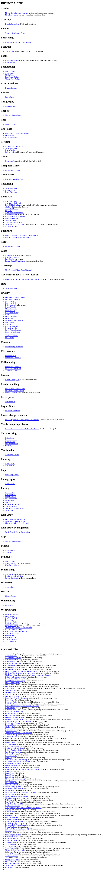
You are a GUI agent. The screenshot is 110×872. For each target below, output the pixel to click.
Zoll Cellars (9, 605)
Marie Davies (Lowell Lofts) (15, 521)
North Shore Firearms (12, 806)
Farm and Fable (10, 62)
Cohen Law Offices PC (13, 696)
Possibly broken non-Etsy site (41, 675)
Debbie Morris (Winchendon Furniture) (18, 237)
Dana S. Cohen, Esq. (12, 24)
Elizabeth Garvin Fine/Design (15, 717)
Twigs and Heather (11, 336)
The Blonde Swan (11, 148)
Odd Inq (8, 502)
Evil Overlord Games (12, 170)
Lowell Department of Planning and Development (22, 279)
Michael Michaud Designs (14, 320)
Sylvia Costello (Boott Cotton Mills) (17, 532)
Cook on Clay (10, 493)
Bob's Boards (9, 616)
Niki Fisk (8, 324)
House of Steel (10, 442)
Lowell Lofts (9, 773)
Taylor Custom (10, 334)
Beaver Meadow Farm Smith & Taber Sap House (22, 429)
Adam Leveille (10, 71)
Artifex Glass (9, 255)
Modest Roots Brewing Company (16, 13)
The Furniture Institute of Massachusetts (18, 628)
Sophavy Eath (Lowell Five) (14, 33)
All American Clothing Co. (14, 146)
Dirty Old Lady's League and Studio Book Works (22, 706)
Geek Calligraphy (11, 106)
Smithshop (8, 446)
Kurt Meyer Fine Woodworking (16, 631)
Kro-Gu (8, 315)
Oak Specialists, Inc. (12, 633)
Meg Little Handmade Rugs (14, 785)
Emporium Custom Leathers (14, 391)
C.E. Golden (9, 301)
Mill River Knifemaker (13, 369)
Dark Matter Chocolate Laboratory (17, 133)
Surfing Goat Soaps (11, 578)
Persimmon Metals (11, 326)
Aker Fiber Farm (11, 201)
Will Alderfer (9, 338)
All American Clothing (13, 658)
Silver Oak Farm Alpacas (13, 222)
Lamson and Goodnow (13, 358)
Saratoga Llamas (10, 220)
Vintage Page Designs (12, 79)
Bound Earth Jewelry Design (15, 297)
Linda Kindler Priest (12, 316)
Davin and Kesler (11, 303)
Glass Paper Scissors (12, 257)
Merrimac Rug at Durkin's (14, 115)
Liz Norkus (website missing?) (15, 779)
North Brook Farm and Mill (14, 213)
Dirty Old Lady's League (13, 60)
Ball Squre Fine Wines (12, 411)
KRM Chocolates (11, 137)
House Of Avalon (11, 192)
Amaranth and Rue (11, 574)
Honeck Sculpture (11, 88)
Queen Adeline (10, 150)
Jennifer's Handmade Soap (14, 576)
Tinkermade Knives (11, 371)
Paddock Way (10, 635)
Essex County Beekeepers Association (18, 42)
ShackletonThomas (11, 506)
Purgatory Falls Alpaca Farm (15, 216)
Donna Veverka (10, 307)
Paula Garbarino (10, 637)
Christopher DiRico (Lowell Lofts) (17, 523)
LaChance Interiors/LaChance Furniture (18, 761)
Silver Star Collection (12, 332)
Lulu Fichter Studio (11, 499)
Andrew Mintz (10, 563)
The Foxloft (9, 207)
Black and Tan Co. (11, 614)
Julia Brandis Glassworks (13, 752)
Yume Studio (9, 510)
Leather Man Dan (11, 393)
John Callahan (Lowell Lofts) (15, 519)
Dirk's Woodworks (11, 624)
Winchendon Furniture (12, 863)
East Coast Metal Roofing (14, 179)
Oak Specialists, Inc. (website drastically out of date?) (23, 808)
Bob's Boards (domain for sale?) (16, 677)
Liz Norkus (9, 318)
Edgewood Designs (11, 626)
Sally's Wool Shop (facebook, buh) (17, 829)
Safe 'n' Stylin (10, 51)
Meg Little (8, 211)
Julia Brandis (9, 259)
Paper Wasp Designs (12, 77)
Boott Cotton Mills (11, 679)
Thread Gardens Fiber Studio (15, 224)
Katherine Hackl (10, 495)
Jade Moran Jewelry (12, 313)
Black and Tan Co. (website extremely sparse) (20, 673)
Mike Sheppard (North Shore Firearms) (18, 270)
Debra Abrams (10, 305)
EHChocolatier (10, 135)
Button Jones (9, 97)
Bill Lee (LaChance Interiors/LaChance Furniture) (22, 235)
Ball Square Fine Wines (13, 669)
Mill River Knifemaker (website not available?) (21, 792)
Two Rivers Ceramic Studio (14, 508)
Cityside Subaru (10, 124)
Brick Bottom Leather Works (15, 389)
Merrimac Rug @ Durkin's (14, 786)
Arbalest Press (10, 73)
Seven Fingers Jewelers (13, 330)
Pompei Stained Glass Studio (15, 261)
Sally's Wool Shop (11, 218)
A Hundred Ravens (11, 209)
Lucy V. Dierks (10, 497)
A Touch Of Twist (11, 226)
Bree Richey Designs (12, 299)
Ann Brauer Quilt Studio (13, 203)
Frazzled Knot (10, 190)
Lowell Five (9, 771)
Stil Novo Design (11, 641)
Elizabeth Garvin (11, 309)
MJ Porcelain (9, 500)
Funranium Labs (10, 161)
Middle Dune (9, 75)
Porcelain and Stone (12, 328)
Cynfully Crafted (11, 618)
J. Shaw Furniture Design (13, 630)
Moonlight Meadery (12, 15)
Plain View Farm (11, 215)
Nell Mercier (9, 322)
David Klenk (9, 620)
